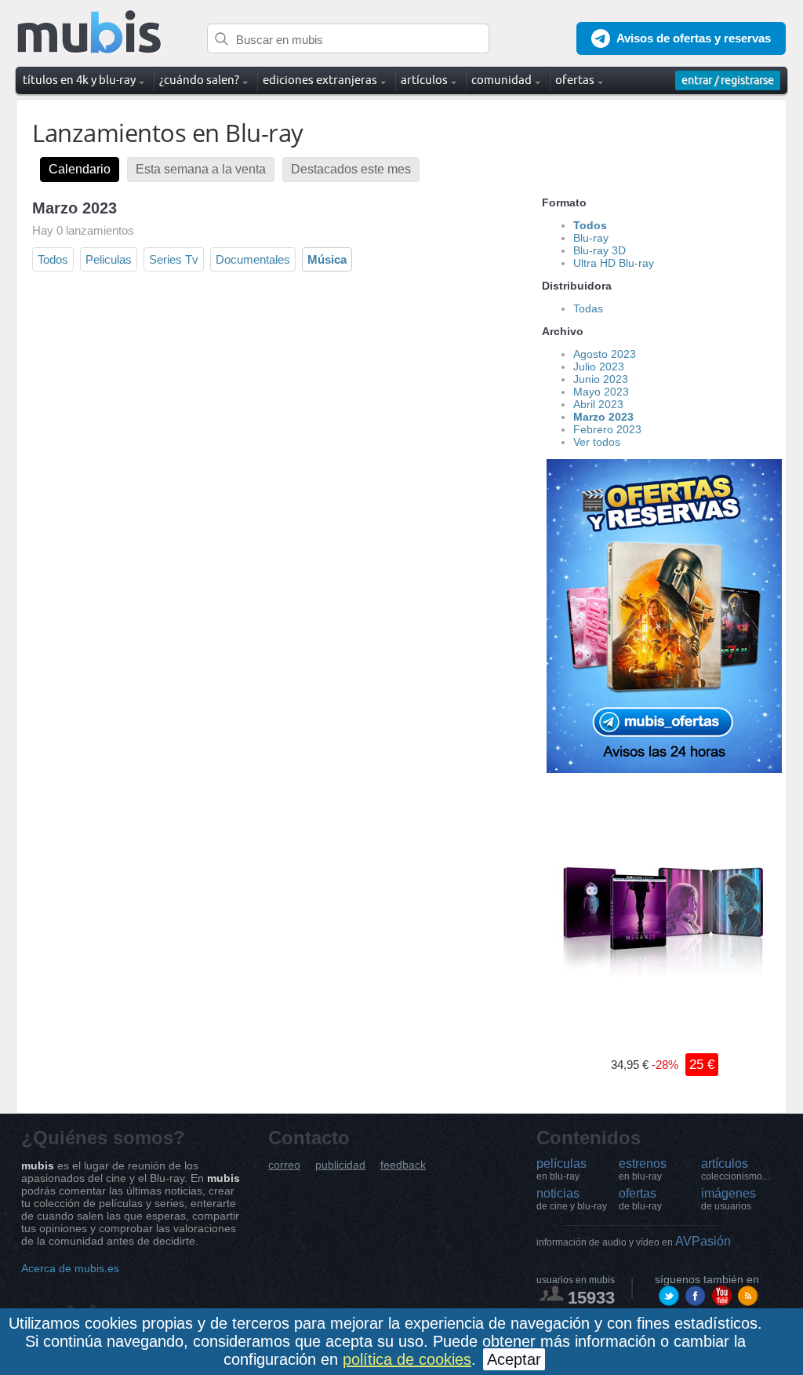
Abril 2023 (598, 404)
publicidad (340, 1165)
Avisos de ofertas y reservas (693, 38)
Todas (588, 308)
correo (284, 1165)
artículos (735, 1169)
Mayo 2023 (601, 391)
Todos (53, 259)
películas (561, 1169)
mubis (89, 32)
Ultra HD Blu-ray (613, 263)
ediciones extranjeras (320, 79)
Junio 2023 (600, 379)
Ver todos (596, 442)
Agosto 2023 (604, 354)
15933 (591, 1298)
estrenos (643, 1169)
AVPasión (633, 1241)
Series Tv (173, 259)
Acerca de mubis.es (70, 1268)
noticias (571, 1199)
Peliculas (108, 259)
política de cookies (407, 1359)
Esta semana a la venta (201, 169)
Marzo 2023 (603, 416)
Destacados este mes (351, 169)
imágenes (728, 1199)
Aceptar (514, 1359)
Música (327, 259)
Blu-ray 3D (599, 250)
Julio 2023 (598, 366)
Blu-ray (591, 238)
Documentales (253, 259)
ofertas (640, 1199)
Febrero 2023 (607, 429)
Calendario (80, 169)
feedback (403, 1165)
